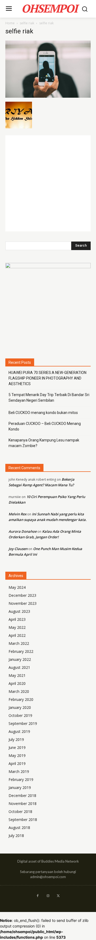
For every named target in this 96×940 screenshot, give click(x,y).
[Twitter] (58, 896)
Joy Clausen (18, 548)
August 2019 (19, 731)
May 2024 (17, 587)
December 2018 (22, 795)
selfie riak (27, 23)
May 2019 (17, 755)
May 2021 (17, 675)
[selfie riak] (48, 96)
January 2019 (20, 787)
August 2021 (19, 667)
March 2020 (19, 691)
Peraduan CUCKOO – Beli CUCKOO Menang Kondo (45, 426)
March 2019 (19, 771)
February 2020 (21, 699)
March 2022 (19, 643)
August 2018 (19, 827)
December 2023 (22, 595)
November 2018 (23, 803)
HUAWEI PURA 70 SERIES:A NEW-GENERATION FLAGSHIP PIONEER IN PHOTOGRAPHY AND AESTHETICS (47, 378)
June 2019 (17, 747)
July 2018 (16, 835)
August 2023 (19, 611)
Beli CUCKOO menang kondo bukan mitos (43, 412)
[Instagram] (48, 896)
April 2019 (17, 763)
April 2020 (17, 683)
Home (10, 23)
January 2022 (20, 659)
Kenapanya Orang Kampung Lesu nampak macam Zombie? (44, 443)
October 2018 (20, 811)
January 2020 (20, 707)
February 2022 (21, 651)
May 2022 (17, 627)
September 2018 (23, 819)
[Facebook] (38, 896)
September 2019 (23, 723)
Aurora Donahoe (23, 531)
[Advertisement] (48, 183)
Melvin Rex (17, 514)
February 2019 (21, 779)
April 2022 (17, 635)
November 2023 (23, 603)
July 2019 (16, 739)
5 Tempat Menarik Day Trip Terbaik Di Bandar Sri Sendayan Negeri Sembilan (49, 397)
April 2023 (17, 619)
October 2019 (20, 715)
